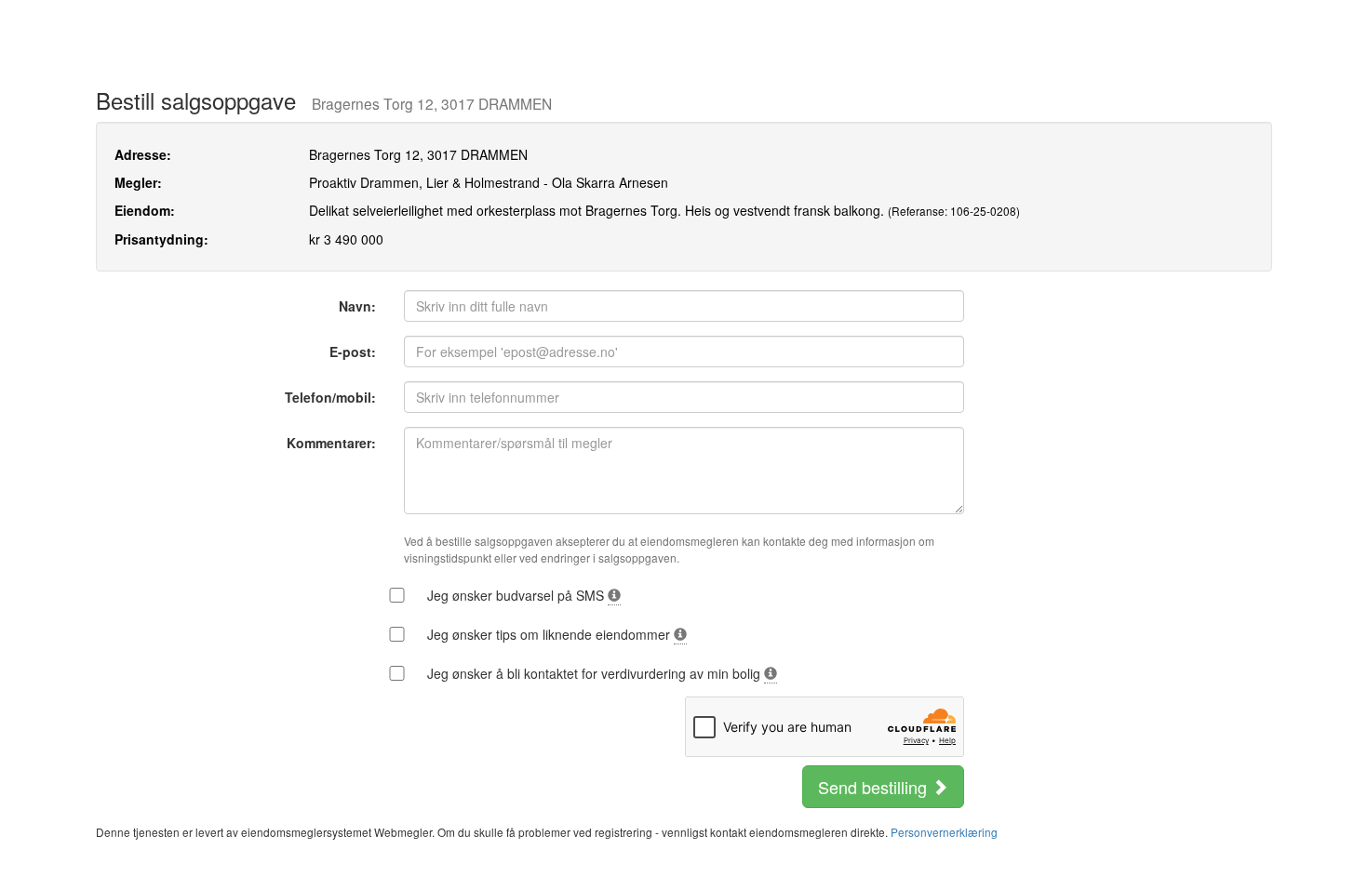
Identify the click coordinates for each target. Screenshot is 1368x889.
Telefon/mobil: (330, 397)
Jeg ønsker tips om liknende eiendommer (550, 634)
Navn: (357, 306)
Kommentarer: (331, 442)
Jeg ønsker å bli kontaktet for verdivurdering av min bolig (595, 673)
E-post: (352, 351)
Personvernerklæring (944, 832)
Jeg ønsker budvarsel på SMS (517, 595)
